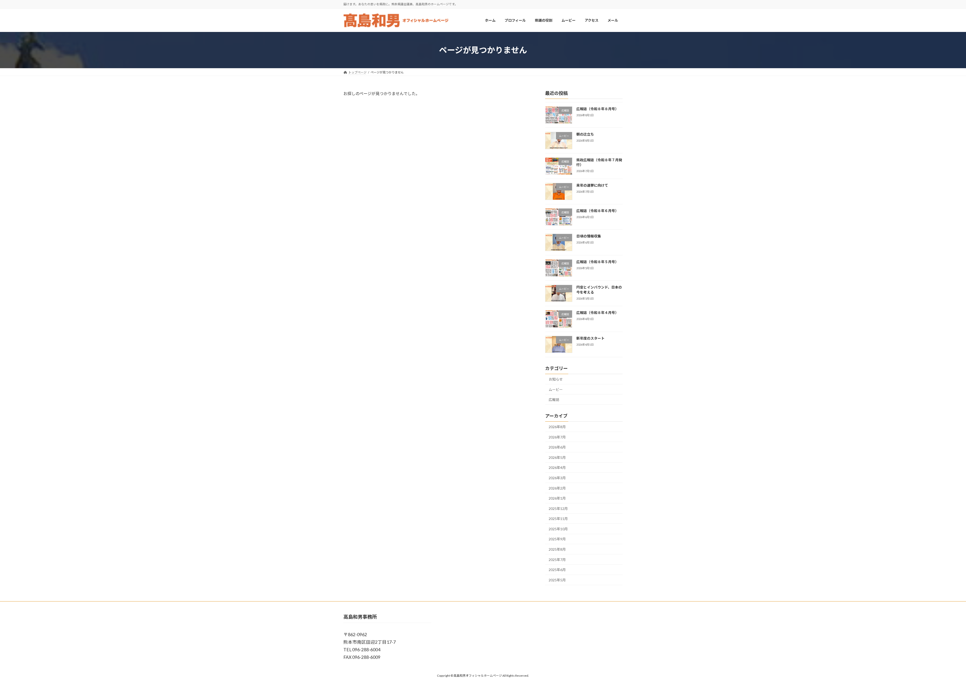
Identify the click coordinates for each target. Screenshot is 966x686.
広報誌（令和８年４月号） (597, 313)
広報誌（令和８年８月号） (597, 109)
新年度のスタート (590, 338)
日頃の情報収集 (588, 236)
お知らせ (556, 379)
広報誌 (554, 400)
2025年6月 (557, 570)
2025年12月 (558, 508)
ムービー (556, 389)
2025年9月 (557, 539)
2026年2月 (557, 488)
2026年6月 (557, 447)
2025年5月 (557, 580)
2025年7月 (557, 559)
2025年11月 (558, 519)
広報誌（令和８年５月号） (597, 262)
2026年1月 (557, 498)
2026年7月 (557, 437)
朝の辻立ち (585, 134)
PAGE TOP (941, 660)
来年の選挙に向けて (592, 185)
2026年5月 (557, 457)
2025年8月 (557, 549)
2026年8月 (557, 427)
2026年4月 (557, 468)
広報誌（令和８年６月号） (597, 211)
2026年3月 (557, 478)
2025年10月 (558, 529)
